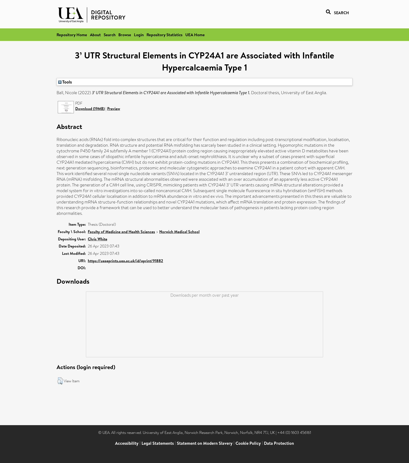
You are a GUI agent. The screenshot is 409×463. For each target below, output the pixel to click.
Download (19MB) (90, 108)
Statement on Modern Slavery (204, 443)
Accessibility (126, 443)
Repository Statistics (164, 34)
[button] (60, 380)
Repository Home (72, 34)
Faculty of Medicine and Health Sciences (121, 231)
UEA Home (195, 34)
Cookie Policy (248, 443)
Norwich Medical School (179, 231)
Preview (113, 108)
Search (110, 34)
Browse (124, 34)
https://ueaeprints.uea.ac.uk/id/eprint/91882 (125, 260)
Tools (67, 82)
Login (139, 34)
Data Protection (279, 443)
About (95, 34)
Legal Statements (158, 443)
